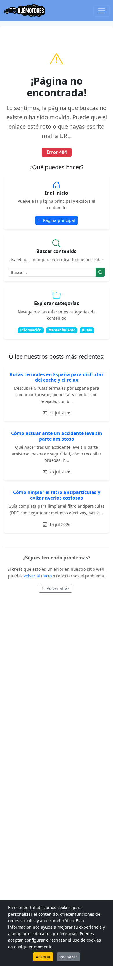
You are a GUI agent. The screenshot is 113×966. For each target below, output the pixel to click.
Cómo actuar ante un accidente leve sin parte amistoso (56, 436)
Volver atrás (58, 588)
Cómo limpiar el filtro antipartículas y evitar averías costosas (56, 495)
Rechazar (68, 957)
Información (30, 330)
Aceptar (43, 957)
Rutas (87, 330)
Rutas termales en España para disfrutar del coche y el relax (56, 377)
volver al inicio (38, 576)
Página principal (59, 220)
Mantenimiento (61, 330)
